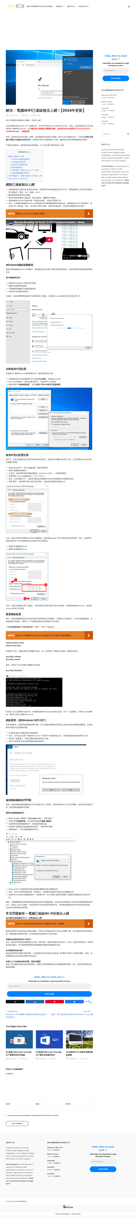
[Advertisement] (68, 29)
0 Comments (110, 97)
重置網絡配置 (16, 167)
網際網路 (27, 139)
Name (8, 1104)
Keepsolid (105, 108)
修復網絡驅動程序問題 (19, 173)
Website (68, 1104)
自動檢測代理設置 (18, 162)
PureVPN (104, 121)
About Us (71, 6)
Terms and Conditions (62, 1214)
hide (28, 152)
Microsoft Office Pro (109, 95)
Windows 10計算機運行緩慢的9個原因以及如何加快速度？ (26, 1015)
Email (38, 1104)
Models (59, 6)
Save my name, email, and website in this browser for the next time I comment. (33, 1115)
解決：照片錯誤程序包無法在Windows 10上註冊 (72, 1014)
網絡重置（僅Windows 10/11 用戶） (25, 170)
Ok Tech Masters (21, 1201)
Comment (10, 1074)
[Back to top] (134, 1216)
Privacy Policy (76, 1214)
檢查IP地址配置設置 (19, 164)
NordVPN (104, 115)
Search (128, 134)
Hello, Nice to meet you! (17, 178)
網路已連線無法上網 (15, 156)
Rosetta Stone (106, 102)
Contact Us (83, 6)
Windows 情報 (35, 115)
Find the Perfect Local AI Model (40, 6)
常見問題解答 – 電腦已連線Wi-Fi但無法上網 (24, 176)
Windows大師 (13, 115)
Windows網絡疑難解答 (20, 159)
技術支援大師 (12, 1059)
